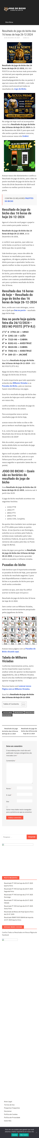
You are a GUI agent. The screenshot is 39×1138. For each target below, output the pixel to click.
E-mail (9, 795)
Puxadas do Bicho (9, 386)
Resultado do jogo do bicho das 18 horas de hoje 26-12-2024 (29, 731)
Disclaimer (8, 1111)
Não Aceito (24, 1135)
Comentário (11, 761)
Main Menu (9, 22)
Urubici (25, 136)
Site (7, 801)
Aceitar (14, 1135)
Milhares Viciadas (20, 383)
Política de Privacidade (12, 1117)
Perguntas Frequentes (12, 1108)
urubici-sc (26, 38)
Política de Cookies (11, 1114)
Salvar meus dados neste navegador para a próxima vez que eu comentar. (19, 810)
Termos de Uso (9, 1105)
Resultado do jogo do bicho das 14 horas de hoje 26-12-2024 (10, 731)
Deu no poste (18, 712)
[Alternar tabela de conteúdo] (22, 704)
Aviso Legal (8, 1101)
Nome (9, 788)
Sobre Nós (7, 1121)
